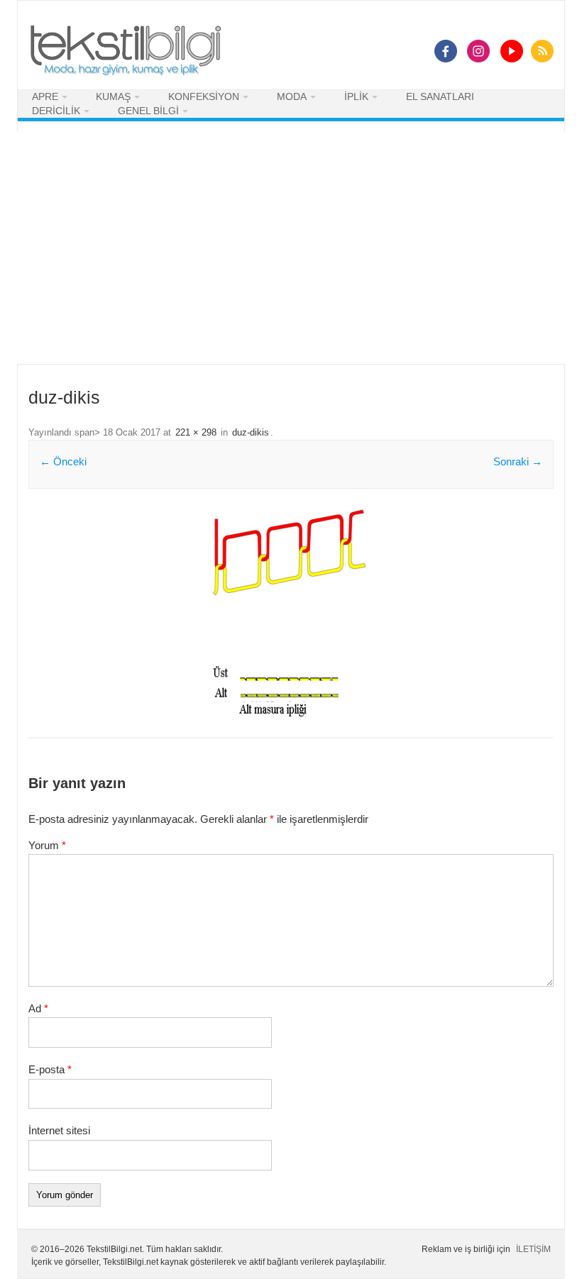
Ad (38, 1008)
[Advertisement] (291, 247)
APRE (45, 96)
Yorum (47, 845)
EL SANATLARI (440, 96)
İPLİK (356, 96)
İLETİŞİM (533, 1249)
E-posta (50, 1069)
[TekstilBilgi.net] (125, 51)
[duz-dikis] (290, 614)
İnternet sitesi (59, 1130)
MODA (292, 96)
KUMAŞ (113, 96)
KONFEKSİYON (203, 96)
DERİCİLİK (56, 110)
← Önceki (63, 461)
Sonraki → (517, 461)
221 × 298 (195, 433)
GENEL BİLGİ (148, 110)
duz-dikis (250, 433)
